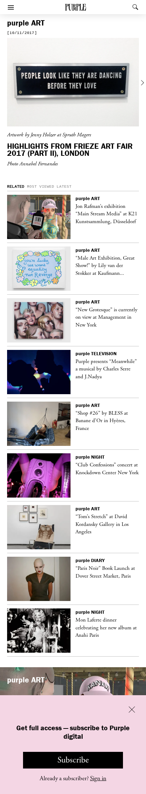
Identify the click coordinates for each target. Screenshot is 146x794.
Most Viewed (40, 187)
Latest (64, 187)
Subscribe (73, 760)
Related (15, 187)
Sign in (98, 778)
